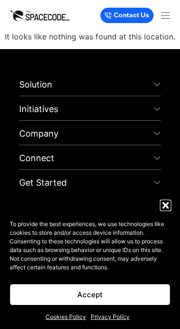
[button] (165, 205)
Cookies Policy (66, 316)
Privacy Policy (110, 316)
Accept (90, 294)
